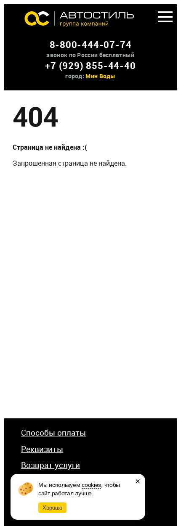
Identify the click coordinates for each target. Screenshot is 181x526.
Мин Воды (100, 76)
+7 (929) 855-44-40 (90, 65)
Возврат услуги (50, 465)
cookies (91, 484)
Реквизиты (42, 449)
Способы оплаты (53, 432)
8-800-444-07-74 (91, 44)
